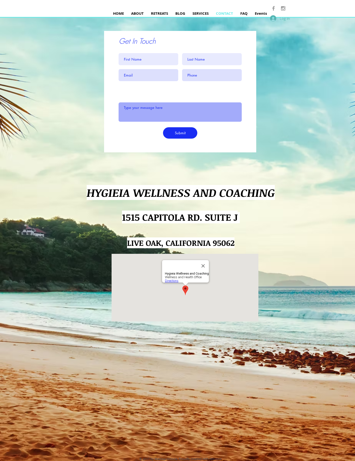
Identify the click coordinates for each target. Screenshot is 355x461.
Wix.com (215, 459)
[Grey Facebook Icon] (273, 8)
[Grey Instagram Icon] (283, 8)
